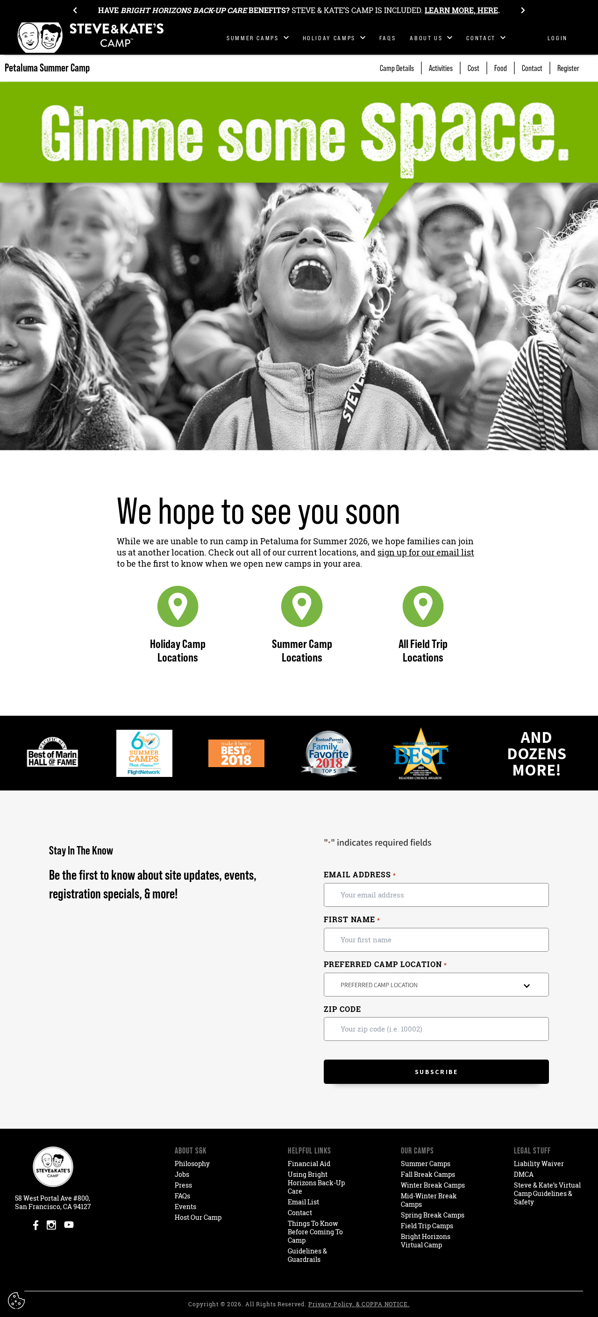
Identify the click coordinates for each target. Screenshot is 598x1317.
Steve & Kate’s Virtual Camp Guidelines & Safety (547, 1193)
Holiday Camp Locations (178, 650)
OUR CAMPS (417, 1150)
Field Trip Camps (427, 1225)
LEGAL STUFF (532, 1150)
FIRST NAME (352, 919)
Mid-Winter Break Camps (429, 1200)
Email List (303, 1201)
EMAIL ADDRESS (360, 874)
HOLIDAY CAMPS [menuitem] (329, 38)
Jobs (182, 1174)
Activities (441, 68)
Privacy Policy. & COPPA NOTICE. (359, 1304)
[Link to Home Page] (91, 37)
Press (183, 1185)
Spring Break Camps (432, 1214)
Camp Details (397, 68)
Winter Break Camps (433, 1185)
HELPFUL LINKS (309, 1150)
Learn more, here (461, 10)
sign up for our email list (425, 552)
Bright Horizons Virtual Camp (425, 1240)
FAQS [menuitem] (387, 38)
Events (185, 1206)
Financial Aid (309, 1163)
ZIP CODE (342, 1009)
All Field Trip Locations (423, 650)
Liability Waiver (539, 1163)
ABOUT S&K (190, 1150)
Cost (473, 68)
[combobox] (436, 985)
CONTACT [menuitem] (480, 38)
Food (500, 68)
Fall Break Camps (428, 1174)
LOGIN (558, 38)
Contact (532, 68)
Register (568, 68)
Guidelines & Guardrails (307, 1255)
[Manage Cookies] (17, 1300)
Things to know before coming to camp (315, 1232)
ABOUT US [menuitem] (426, 38)
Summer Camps (425, 1163)
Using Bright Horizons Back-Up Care (316, 1183)
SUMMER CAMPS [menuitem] (253, 38)
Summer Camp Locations (302, 650)
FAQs (182, 1195)
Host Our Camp (198, 1217)
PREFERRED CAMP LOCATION (385, 964)
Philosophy (192, 1163)
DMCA (524, 1174)
